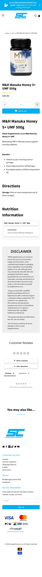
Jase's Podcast (29, 5)
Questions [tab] (22, 373)
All (13, 33)
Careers (5, 467)
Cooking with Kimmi (23, 7)
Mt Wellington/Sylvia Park (11, 479)
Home (7, 33)
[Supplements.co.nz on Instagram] (9, 447)
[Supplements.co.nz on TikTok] (12, 447)
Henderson (6, 482)
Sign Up (21, 507)
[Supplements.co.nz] (21, 16)
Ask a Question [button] (22, 366)
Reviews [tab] (8, 373)
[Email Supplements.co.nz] (3, 447)
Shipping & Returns (9, 464)
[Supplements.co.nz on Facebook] (6, 447)
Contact (5, 459)
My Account (6, 470)
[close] (39, 5)
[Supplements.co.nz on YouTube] (18, 447)
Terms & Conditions (9, 462)
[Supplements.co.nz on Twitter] (15, 447)
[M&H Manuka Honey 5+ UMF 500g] (21, 57)
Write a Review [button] (22, 361)
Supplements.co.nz (19, 257)
